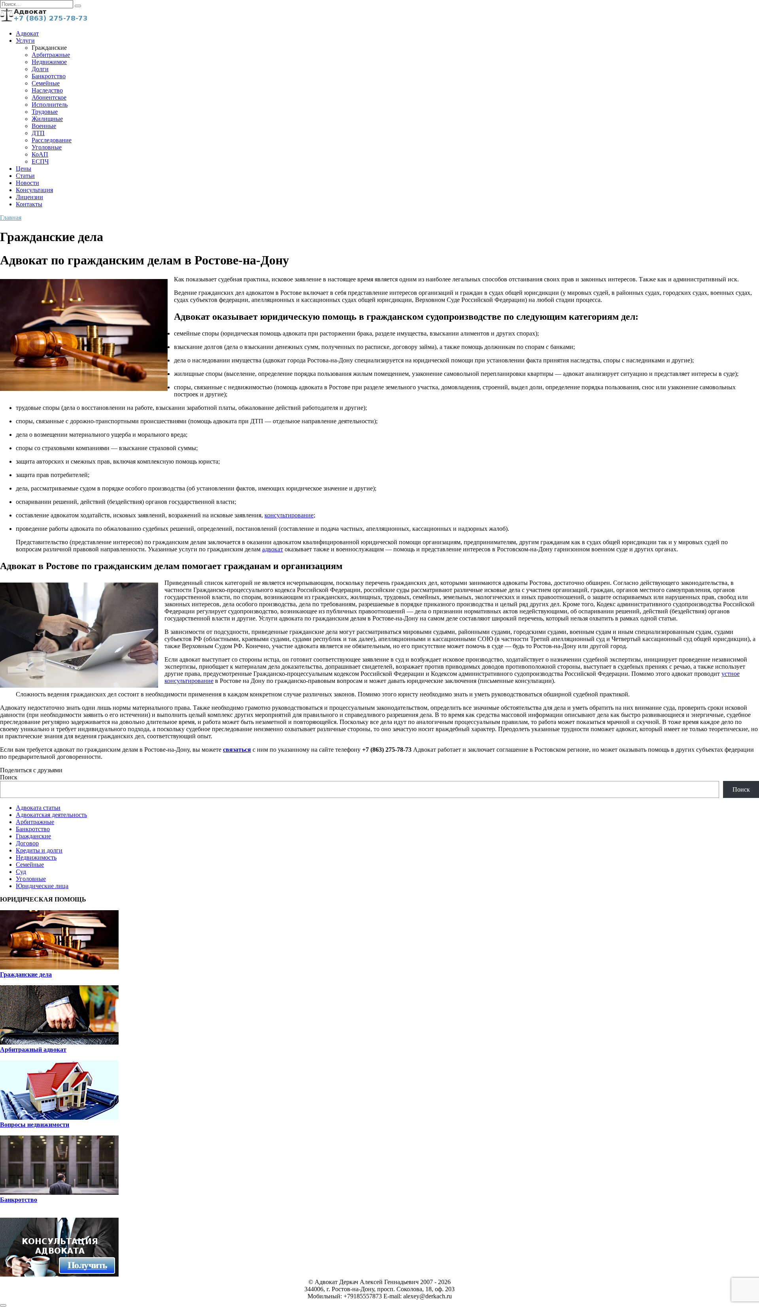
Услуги (25, 40)
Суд (21, 871)
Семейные (46, 83)
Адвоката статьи (38, 807)
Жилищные (47, 118)
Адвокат (27, 33)
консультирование (288, 515)
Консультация (34, 190)
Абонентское (49, 97)
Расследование (52, 140)
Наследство (47, 90)
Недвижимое (49, 61)
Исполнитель (50, 104)
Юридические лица (42, 886)
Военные (44, 126)
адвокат (272, 549)
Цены (23, 168)
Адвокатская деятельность (51, 814)
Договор (27, 843)
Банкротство (49, 76)
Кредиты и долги (39, 850)
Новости (27, 182)
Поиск (8, 777)
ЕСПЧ (40, 161)
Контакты (29, 204)
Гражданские (33, 836)
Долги (40, 69)
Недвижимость (36, 857)
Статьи (25, 175)
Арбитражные (51, 54)
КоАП (40, 154)
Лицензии (29, 197)
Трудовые (45, 111)
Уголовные (47, 147)
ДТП (38, 133)
